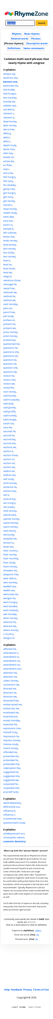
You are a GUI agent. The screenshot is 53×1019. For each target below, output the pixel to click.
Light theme (19, 1007)
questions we (10, 355)
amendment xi (11, 656)
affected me (9, 649)
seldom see (9, 475)
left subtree (9, 232)
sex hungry (9, 503)
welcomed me (10, 594)
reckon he (8, 375)
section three (10, 455)
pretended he (10, 760)
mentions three (11, 280)
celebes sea (9, 105)
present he (9, 324)
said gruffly (9, 411)
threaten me (10, 570)
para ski (7, 308)
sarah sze (8, 423)
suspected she (11, 788)
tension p (8, 542)
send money (10, 483)
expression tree (12, 728)
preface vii (9, 320)
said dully (8, 403)
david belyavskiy (12, 802)
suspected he (10, 784)
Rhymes (16, 33)
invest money (10, 748)
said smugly (9, 419)
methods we (10, 292)
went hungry (10, 602)
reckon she (9, 379)
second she (9, 443)
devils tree (9, 149)
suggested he (10, 772)
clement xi (8, 117)
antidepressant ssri (14, 833)
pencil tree (9, 312)
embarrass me (11, 708)
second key (9, 439)
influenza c (9, 814)
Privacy (27, 989)
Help (7, 989)
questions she (11, 352)
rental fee (8, 387)
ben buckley (9, 97)
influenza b (9, 810)
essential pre (10, 716)
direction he (9, 692)
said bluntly (9, 395)
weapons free (10, 574)
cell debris (8, 109)
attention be (10, 672)
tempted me (9, 538)
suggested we (11, 780)
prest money (10, 336)
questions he (10, 347)
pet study (8, 316)
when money (10, 618)
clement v (8, 113)
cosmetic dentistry (14, 841)
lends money (10, 240)
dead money (10, 121)
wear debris (9, 578)
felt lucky (8, 181)
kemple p (8, 228)
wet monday (10, 614)
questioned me (11, 344)
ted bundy (8, 534)
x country (8, 634)
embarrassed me (12, 704)
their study (9, 562)
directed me (9, 688)
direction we (10, 696)
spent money (10, 526)
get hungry (9, 193)
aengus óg (9, 73)
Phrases (35, 38)
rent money (9, 391)
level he (7, 264)
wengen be (9, 598)
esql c (6, 169)
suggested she (11, 776)
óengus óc (9, 638)
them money (10, 566)
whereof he (9, 622)
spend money (10, 522)
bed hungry (9, 93)
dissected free (11, 700)
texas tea (8, 546)
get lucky (8, 196)
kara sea (8, 220)
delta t (6, 137)
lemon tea (8, 236)
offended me (10, 752)
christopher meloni (13, 837)
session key (9, 491)
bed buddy (9, 89)
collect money (10, 680)
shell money (9, 510)
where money (10, 630)
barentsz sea (10, 77)
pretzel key (9, 340)
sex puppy (9, 506)
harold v (7, 205)
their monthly (10, 558)
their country (10, 550)
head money (10, 208)
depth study (9, 145)
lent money (9, 248)
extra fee (8, 173)
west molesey (10, 610)
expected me (10, 724)
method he (9, 296)
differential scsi (11, 806)
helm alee (8, 216)
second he (8, 435)
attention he (10, 676)
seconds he (9, 431)
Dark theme (34, 1007)
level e (6, 260)
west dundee (10, 606)
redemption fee (11, 768)
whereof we (9, 626)
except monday (11, 720)
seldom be (9, 471)
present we (9, 328)
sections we (9, 447)
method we (9, 300)
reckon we (9, 383)
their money (10, 554)
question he (9, 363)
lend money (9, 244)
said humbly (9, 415)
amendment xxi (11, 664)
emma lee (8, 161)
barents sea (10, 81)
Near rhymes (32, 33)
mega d (7, 276)
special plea (9, 514)
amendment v (10, 652)
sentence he (10, 487)
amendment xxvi (12, 668)
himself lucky (10, 732)
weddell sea (9, 586)
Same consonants (33, 48)
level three (9, 268)
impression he (11, 736)
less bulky (8, 252)
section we (9, 467)
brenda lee (9, 101)
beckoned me (10, 85)
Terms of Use (41, 989)
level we (7, 272)
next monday (10, 304)
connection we (11, 684)
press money (10, 332)
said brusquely (11, 399)
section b (8, 451)
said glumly (9, 407)
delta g (7, 133)
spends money (11, 518)
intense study (10, 744)
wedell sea (9, 590)
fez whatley (9, 185)
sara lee (7, 427)
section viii (9, 463)
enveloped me (11, 712)
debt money (9, 125)
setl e (6, 494)
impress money (11, 740)
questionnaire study (14, 822)
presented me (11, 756)
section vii (8, 459)
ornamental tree (12, 818)
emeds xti (8, 157)
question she (10, 367)
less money (9, 256)
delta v (6, 141)
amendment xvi (11, 660)
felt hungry (9, 177)
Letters (38, 930)
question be (9, 359)
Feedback (16, 989)
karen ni (7, 224)
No (38, 934)
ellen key (8, 153)
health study (10, 212)
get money (9, 201)
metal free (9, 288)
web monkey (10, 582)
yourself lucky (11, 791)
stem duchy (9, 530)
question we (10, 371)
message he (9, 284)
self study (8, 479)
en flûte (7, 165)
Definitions (14, 48)
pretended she (11, 764)
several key (9, 499)
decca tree (8, 129)
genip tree (9, 189)
